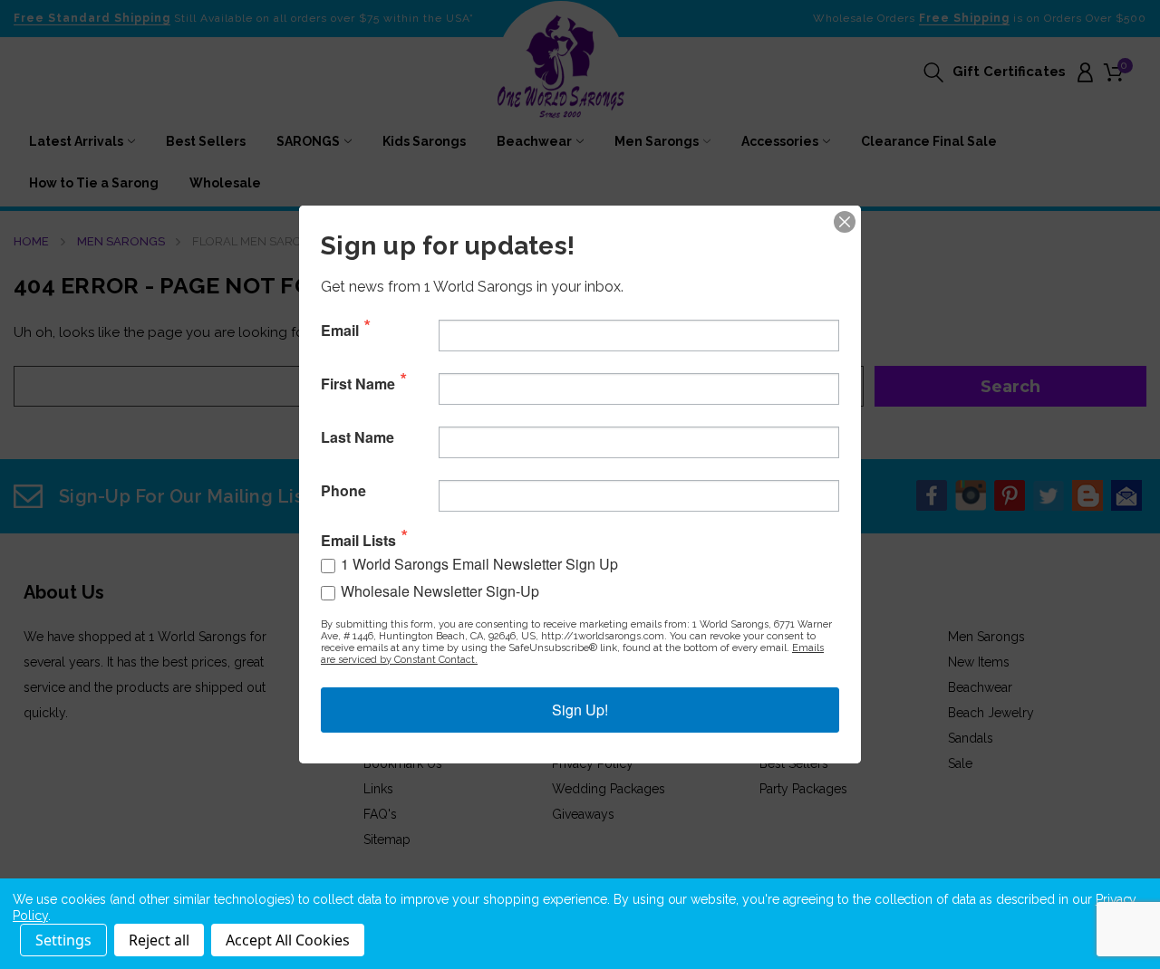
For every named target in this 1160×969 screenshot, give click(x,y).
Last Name (357, 437)
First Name (358, 384)
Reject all (159, 940)
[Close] (845, 222)
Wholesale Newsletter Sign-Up (440, 590)
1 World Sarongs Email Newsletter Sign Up (479, 563)
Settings (63, 940)
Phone (343, 491)
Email (340, 330)
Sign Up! (580, 709)
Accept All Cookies (288, 940)
